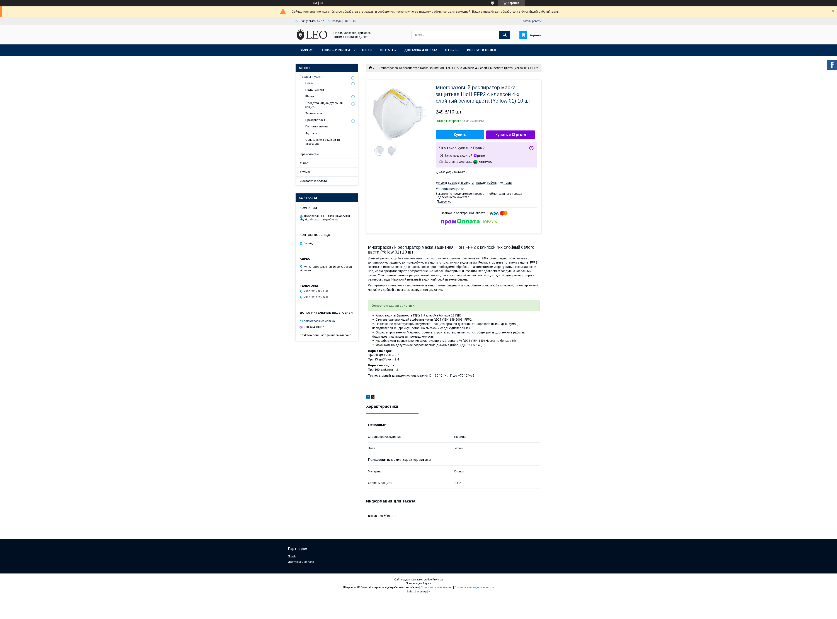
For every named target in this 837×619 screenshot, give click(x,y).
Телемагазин (314, 113)
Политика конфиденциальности (474, 587)
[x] (372, 397)
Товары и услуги (335, 50)
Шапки (309, 96)
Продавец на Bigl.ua (418, 583)
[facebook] (368, 397)
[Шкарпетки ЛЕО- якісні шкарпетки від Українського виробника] (312, 39)
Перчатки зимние (316, 126)
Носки (309, 83)
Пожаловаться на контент (437, 587)
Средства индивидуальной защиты (324, 104)
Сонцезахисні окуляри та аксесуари (322, 141)
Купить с (503, 135)
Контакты (387, 50)
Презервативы (315, 120)
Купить (460, 135)
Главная (306, 50)
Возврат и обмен (481, 50)
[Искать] (504, 35)
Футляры (311, 133)
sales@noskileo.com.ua (319, 321)
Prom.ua (437, 579)
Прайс (292, 556)
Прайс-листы (309, 154)
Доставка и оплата (420, 50)
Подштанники (314, 89)
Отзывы (452, 50)
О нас (367, 50)
